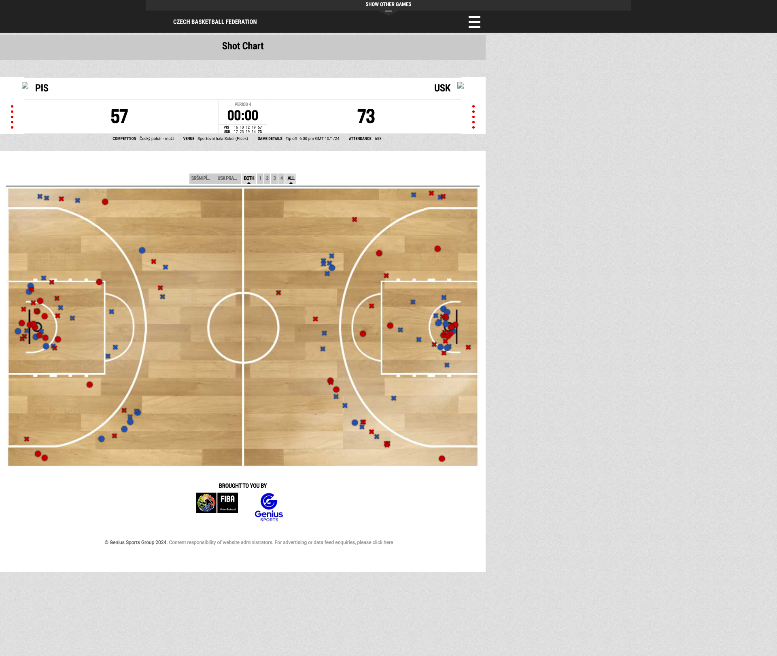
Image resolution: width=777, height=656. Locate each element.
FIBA (217, 507)
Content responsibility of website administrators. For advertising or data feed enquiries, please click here (281, 542)
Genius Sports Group (269, 507)
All (290, 179)
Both (249, 179)
